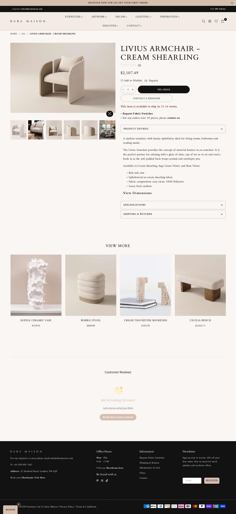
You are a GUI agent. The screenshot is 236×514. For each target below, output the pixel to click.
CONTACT (133, 26)
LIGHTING (142, 17)
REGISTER (212, 480)
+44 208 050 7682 (22, 465)
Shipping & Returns (149, 463)
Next (112, 81)
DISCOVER (109, 26)
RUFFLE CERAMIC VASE (36, 320)
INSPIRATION (168, 17)
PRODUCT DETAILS (135, 128)
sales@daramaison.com (31, 9)
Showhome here (115, 468)
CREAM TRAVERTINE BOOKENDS (145, 320)
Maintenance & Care (150, 468)
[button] (10, 509)
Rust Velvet (193, 166)
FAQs (142, 473)
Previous (13, 81)
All (23, 34)
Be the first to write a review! (118, 417)
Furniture (73, 17)
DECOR (120, 17)
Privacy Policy (67, 507)
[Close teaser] (18, 504)
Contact (143, 478)
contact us (173, 118)
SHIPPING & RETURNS (137, 214)
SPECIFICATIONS (134, 204)
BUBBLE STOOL (91, 320)
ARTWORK (98, 17)
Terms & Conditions (86, 507)
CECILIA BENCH (200, 320)
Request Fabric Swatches (138, 113)
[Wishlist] (216, 21)
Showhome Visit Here (33, 478)
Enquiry (153, 81)
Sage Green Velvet (169, 166)
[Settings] (210, 21)
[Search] (204, 21)
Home (13, 34)
